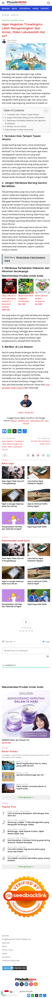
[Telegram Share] (43, 455)
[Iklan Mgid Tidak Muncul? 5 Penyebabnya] (13, 472)
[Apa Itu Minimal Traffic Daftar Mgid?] (39, 495)
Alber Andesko (12, 40)
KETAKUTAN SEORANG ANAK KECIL (40, 441)
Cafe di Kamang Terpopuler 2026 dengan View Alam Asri (28, 814)
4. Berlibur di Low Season (15, 126)
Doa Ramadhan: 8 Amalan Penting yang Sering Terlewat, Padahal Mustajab (29, 841)
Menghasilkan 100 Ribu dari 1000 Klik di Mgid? (12, 528)
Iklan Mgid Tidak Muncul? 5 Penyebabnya (13, 482)
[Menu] (3, 3)
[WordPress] (26, 984)
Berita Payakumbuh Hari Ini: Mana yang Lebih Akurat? (31, 764)
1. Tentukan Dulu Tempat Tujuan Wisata (22, 114)
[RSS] (36, 984)
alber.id (14, 420)
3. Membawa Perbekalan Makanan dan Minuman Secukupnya (25, 122)
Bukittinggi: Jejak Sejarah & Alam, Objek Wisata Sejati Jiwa (26, 832)
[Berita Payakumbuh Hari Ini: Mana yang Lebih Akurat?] (8, 765)
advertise (6, 20)
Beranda (5, 935)
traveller (14, 20)
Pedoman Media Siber (11, 960)
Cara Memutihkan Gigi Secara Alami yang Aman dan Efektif (26, 850)
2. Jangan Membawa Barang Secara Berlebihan (24, 117)
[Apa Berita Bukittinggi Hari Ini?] (8, 776)
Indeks (4, 953)
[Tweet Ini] (33, 455)
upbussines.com (37, 420)
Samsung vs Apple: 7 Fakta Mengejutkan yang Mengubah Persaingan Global (28, 823)
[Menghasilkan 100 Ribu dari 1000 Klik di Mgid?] (13, 518)
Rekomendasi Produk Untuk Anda (19, 129)
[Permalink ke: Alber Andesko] (4, 41)
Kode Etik (6, 943)
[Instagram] (31, 984)
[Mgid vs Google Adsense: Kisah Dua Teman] (13, 495)
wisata (21, 20)
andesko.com (23, 420)
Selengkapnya (25, 797)
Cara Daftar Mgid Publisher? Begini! (35, 482)
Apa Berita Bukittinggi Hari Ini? (30, 775)
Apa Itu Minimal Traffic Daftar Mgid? (38, 505)
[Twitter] (22, 984)
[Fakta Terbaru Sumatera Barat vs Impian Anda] (8, 788)
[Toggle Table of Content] (44, 111)
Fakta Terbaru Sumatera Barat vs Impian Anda (31, 787)
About (4, 946)
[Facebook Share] (28, 455)
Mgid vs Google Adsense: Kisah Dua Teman (13, 505)
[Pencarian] (48, 3)
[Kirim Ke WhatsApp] (48, 455)
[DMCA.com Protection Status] (14, 968)
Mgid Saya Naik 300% (37, 527)
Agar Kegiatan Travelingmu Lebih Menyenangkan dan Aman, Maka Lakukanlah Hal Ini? (13, 444)
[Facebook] (17, 984)
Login (47, 641)
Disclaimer (6, 957)
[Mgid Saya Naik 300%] (39, 518)
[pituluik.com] (16, 3)
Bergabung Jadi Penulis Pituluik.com (16, 939)
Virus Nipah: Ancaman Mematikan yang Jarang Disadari (29, 859)
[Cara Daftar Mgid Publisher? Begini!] (39, 472)
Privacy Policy (7, 950)
